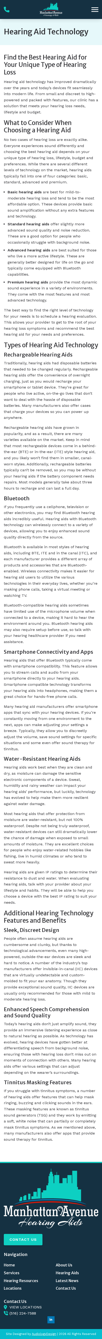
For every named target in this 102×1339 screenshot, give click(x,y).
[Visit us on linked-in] (51, 1319)
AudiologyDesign (44, 1334)
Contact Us (23, 1239)
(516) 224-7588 (22, 1313)
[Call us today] (6, 9)
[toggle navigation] (95, 9)
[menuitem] (25, 1265)
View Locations (25, 1307)
